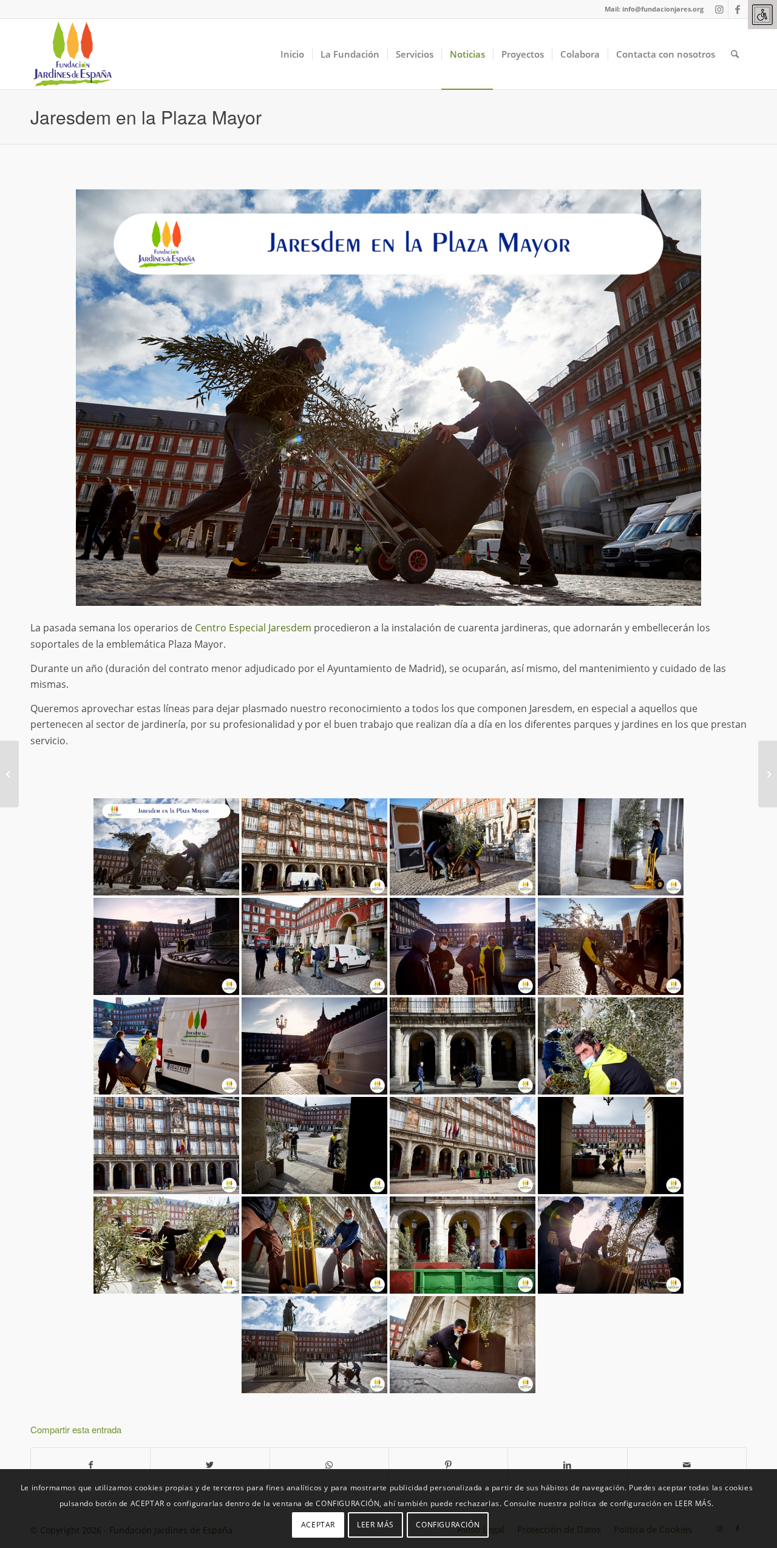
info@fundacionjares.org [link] (663, 8)
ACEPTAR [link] (318, 1524)
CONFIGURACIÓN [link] (448, 1524)
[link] (762, 14)
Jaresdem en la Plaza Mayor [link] (146, 117)
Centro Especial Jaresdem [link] (253, 627)
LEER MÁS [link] (375, 1524)
